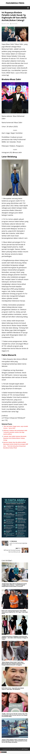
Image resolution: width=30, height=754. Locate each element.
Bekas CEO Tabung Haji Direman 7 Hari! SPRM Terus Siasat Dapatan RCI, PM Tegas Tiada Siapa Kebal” (15, 612)
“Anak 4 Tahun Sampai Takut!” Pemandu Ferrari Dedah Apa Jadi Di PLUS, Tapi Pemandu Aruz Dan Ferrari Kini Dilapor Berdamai (14, 741)
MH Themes (25, 749)
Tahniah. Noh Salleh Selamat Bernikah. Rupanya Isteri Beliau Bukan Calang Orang (15, 438)
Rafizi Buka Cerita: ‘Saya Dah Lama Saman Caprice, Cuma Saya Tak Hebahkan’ (13, 688)
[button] (28, 8)
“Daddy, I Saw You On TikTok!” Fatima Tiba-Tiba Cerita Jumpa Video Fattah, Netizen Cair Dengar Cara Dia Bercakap (15, 715)
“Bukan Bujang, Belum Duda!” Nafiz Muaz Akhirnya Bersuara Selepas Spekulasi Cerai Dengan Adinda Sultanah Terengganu (13, 663)
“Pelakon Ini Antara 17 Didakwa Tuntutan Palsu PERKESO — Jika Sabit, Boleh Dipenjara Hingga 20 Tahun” (15, 638)
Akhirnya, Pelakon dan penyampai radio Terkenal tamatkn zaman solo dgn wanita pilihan (15, 432)
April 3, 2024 (6, 23)
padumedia (14, 23)
